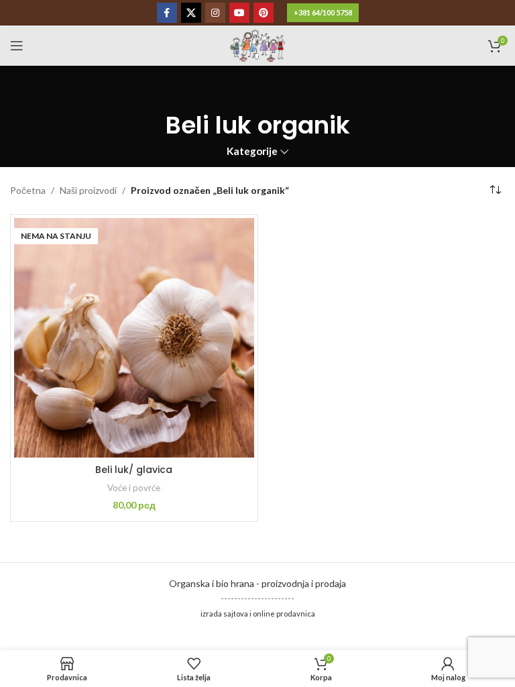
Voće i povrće (133, 487)
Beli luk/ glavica (133, 469)
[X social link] (191, 13)
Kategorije (252, 151)
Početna (28, 190)
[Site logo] (257, 44)
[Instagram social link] (215, 13)
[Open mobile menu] (16, 45)
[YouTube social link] (239, 13)
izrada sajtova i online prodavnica (258, 613)
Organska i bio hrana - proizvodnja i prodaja (257, 583)
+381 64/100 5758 (323, 12)
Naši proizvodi (88, 190)
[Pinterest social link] (263, 13)
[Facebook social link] (167, 13)
